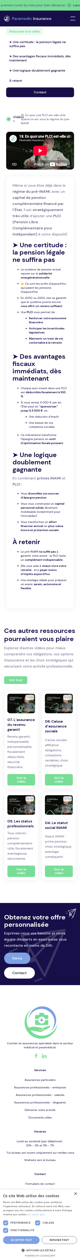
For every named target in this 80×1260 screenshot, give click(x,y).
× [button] (75, 1193)
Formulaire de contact (40, 1184)
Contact (40, 92)
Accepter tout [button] (21, 1240)
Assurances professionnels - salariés (40, 1095)
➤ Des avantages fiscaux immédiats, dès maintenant (40, 58)
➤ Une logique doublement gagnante (37, 70)
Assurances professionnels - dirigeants (40, 1102)
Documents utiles (40, 1117)
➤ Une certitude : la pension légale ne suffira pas (37, 44)
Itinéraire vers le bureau (40, 1160)
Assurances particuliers (40, 1080)
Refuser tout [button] (59, 1240)
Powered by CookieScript (40, 1255)
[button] (72, 18)
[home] (27, 19)
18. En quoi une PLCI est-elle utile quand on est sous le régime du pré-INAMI (45, 119)
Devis (17, 958)
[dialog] (40, 1224)
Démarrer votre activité (40, 1110)
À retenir (15, 80)
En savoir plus (36, 1214)
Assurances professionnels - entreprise (40, 1087)
